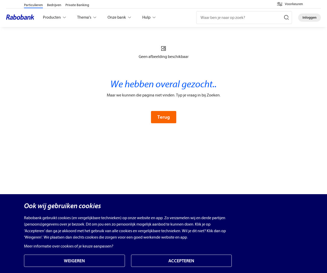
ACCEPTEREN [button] (181, 261)
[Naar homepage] (21, 17)
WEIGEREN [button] (74, 261)
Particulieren (33, 5)
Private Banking (77, 5)
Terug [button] (163, 117)
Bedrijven (54, 5)
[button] (290, 4)
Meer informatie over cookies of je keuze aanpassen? (68, 246)
